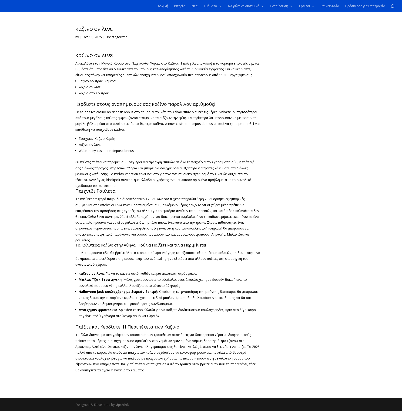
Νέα (194, 6)
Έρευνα (304, 6)
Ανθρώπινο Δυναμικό (243, 6)
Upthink (122, 404)
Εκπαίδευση (279, 6)
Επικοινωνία (330, 6)
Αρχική (163, 6)
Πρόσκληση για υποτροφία (365, 6)
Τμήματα (210, 6)
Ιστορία (179, 6)
